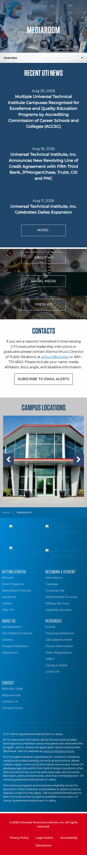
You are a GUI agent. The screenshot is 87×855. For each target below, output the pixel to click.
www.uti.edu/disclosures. (58, 751)
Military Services (57, 603)
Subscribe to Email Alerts (43, 379)
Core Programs (13, 584)
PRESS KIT (43, 304)
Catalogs (52, 584)
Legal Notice (44, 837)
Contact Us (10, 701)
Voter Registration (59, 652)
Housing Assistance (60, 633)
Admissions (54, 577)
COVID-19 (52, 671)
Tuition (7, 603)
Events (50, 627)
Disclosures (43, 845)
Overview (10, 58)
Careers (7, 639)
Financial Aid (55, 590)
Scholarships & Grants (61, 597)
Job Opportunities (59, 639)
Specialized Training (16, 590)
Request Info (11, 695)
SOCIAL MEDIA (43, 281)
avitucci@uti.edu (55, 357)
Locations (9, 597)
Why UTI (8, 610)
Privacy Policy (19, 837)
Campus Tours (12, 708)
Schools (7, 577)
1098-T (50, 659)
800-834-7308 (12, 689)
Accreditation (12, 627)
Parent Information (59, 646)
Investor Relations (15, 646)
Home (6, 512)
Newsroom (10, 652)
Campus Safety (56, 665)
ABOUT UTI (43, 257)
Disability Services (58, 610)
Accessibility (68, 837)
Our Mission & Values (17, 633)
